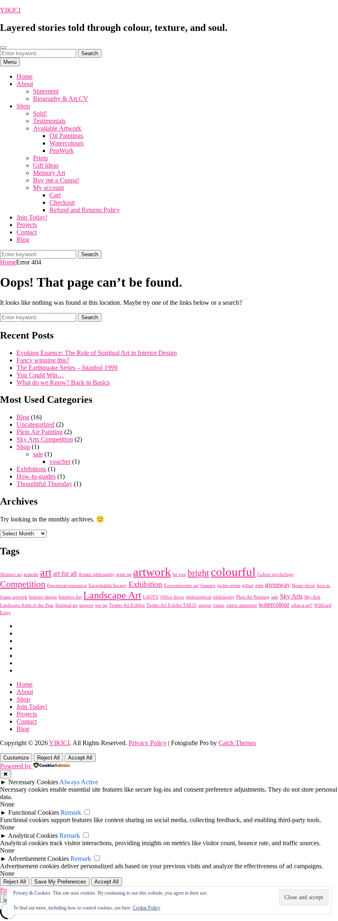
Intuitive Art (70, 597)
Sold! (40, 113)
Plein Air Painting (39, 431)
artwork (152, 571)
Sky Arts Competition (44, 439)
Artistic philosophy (96, 574)
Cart (55, 195)
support (86, 605)
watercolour (273, 604)
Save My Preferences (60, 882)
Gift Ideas (46, 165)
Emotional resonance (67, 585)
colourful (233, 571)
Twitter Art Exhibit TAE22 (171, 605)
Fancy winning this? (42, 360)
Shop (23, 106)
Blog (22, 239)
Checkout (62, 202)
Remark (71, 812)
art (46, 572)
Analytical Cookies (33, 835)
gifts (259, 585)
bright (198, 573)
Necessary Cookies (33, 781)
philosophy (224, 597)
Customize (16, 758)
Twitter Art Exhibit (127, 605)
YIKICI (10, 10)
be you (179, 574)
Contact (26, 232)
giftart (248, 585)
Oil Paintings (66, 135)
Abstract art (11, 574)
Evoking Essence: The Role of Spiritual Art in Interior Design (96, 352)
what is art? (301, 605)
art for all (65, 573)
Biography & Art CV (60, 98)
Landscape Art (112, 595)
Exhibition (145, 584)
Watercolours (66, 143)
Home (24, 76)
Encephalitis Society (108, 585)
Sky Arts (291, 596)
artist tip (123, 574)
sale (38, 454)
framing (208, 585)
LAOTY (151, 597)
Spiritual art (66, 605)
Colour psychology (275, 574)
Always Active (78, 781)
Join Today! (31, 217)
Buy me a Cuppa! (56, 180)
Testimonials (49, 120)
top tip (101, 605)
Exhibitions (31, 468)
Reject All (48, 758)
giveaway (277, 584)
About (24, 83)
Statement (46, 91)
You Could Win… (40, 375)
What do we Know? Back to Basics (63, 382)
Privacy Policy (148, 742)
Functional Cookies (33, 812)
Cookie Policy (146, 908)
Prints (40, 157)
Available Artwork (57, 128)
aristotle (30, 574)
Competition (22, 584)
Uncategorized (35, 424)
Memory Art (49, 172)
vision (219, 605)
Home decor (303, 585)
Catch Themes (237, 742)
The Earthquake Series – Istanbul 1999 (66, 367)
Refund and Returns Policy (84, 209)
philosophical (198, 597)
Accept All (80, 758)
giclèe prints (228, 585)
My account (48, 187)
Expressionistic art (181, 585)
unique (204, 605)
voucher (59, 461)
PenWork (61, 150)
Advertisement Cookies (38, 858)
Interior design (43, 597)
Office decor (172, 597)
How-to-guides (36, 476)
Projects (26, 224)
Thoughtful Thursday (44, 483)
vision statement (241, 605)
